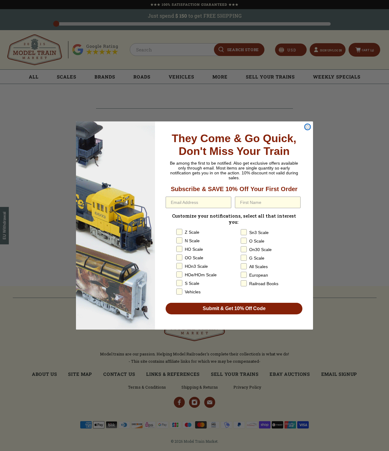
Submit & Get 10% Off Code (234, 308)
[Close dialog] (308, 127)
